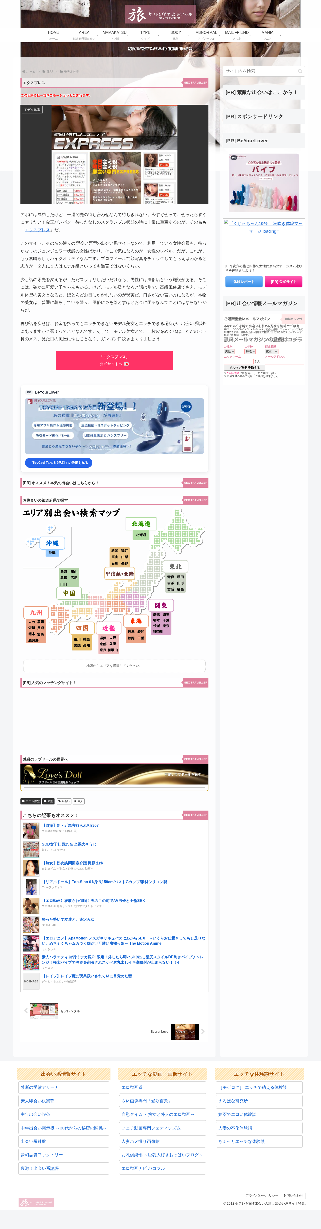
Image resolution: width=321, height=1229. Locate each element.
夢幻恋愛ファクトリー (42, 1154)
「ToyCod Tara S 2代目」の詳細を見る (58, 462)
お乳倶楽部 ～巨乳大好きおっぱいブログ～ (162, 1154)
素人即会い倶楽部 (38, 1101)
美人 (80, 801)
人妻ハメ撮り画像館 (140, 1141)
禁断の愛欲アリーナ (40, 1087)
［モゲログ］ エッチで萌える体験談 (252, 1087)
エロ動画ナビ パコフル (143, 1168)
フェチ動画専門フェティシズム (151, 1128)
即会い (66, 801)
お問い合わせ (293, 1195)
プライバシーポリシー (262, 1195)
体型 (50, 801)
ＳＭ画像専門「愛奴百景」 (146, 1101)
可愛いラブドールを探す (183, 774)
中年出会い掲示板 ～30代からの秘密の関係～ (64, 1128)
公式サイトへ (114, 360)
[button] (300, 71)
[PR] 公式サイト (284, 282)
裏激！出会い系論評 (40, 1168)
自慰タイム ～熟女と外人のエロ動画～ (158, 1114)
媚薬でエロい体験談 (237, 1114)
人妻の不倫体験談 (235, 1128)
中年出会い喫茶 (35, 1114)
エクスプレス (37, 230)
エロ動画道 (132, 1087)
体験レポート (244, 282)
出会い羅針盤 (33, 1141)
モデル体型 (33, 801)
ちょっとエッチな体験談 (241, 1141)
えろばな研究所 (233, 1101)
